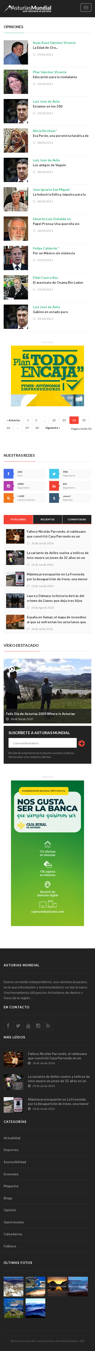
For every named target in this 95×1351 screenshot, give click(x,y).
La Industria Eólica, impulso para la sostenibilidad (59, 194)
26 (8, 428)
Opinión (10, 1210)
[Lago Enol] (57, 1286)
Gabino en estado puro (50, 309)
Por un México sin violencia (54, 250)
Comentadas (77, 519)
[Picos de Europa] (35, 1308)
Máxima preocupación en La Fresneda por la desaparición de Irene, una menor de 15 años (57, 579)
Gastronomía (14, 1222)
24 (74, 420)
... (45, 420)
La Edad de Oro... (54, 45)
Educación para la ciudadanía (55, 74)
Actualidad (12, 1138)
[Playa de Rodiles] (35, 1286)
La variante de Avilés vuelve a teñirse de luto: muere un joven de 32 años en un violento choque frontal (58, 557)
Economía (11, 1174)
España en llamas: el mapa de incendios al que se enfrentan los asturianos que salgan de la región (56, 622)
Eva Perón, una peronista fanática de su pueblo (61, 135)
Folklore (10, 1246)
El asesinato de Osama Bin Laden (58, 280)
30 (37, 428)
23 (64, 420)
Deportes (11, 1150)
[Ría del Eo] (13, 1308)
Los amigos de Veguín (49, 162)
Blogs (8, 1198)
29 (27, 428)
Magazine (11, 1186)
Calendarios (13, 1234)
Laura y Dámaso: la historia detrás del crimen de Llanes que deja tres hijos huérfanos (55, 600)
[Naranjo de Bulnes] (13, 1286)
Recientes (48, 519)
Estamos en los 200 (47, 103)
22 (54, 420)
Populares (18, 519)
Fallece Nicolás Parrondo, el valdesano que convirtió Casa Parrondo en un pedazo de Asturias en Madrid (56, 536)
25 (84, 420)
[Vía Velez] (78, 1286)
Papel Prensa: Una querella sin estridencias (56, 224)
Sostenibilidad (15, 1162)
